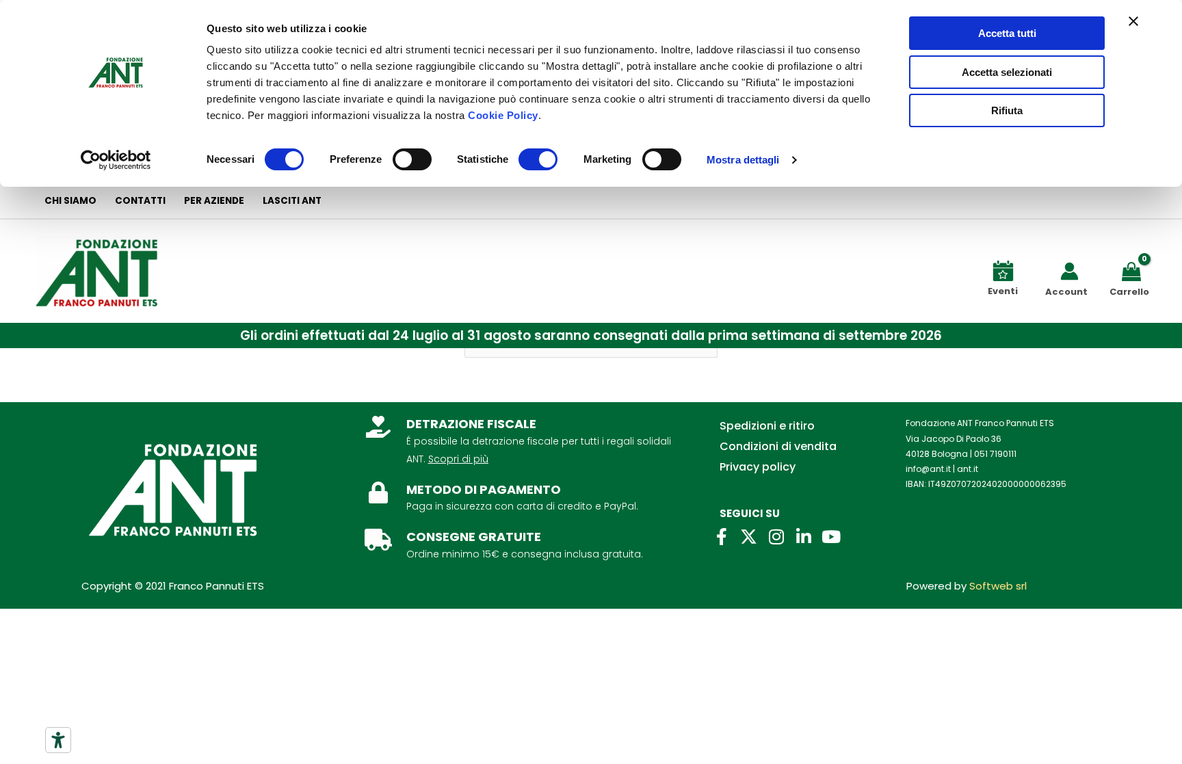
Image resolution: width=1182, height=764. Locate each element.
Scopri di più (458, 459)
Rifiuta (1007, 110)
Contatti (140, 200)
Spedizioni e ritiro (767, 426)
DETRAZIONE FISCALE (471, 423)
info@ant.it (928, 469)
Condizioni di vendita (778, 446)
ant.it (967, 469)
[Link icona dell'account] (1069, 271)
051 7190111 (995, 454)
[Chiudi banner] (1133, 21)
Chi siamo (70, 200)
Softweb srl (998, 586)
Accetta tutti (1007, 33)
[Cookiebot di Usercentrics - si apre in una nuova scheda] (116, 160)
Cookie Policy (503, 115)
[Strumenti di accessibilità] (58, 740)
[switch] (412, 159)
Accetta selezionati (1007, 72)
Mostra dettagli (743, 160)
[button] (591, 335)
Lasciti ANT (292, 200)
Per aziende (214, 200)
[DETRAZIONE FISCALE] (378, 427)
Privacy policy (758, 467)
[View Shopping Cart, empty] (1133, 270)
